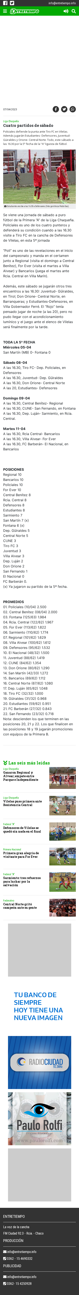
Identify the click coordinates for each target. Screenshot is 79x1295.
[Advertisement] (39, 62)
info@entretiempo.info (62, 3)
